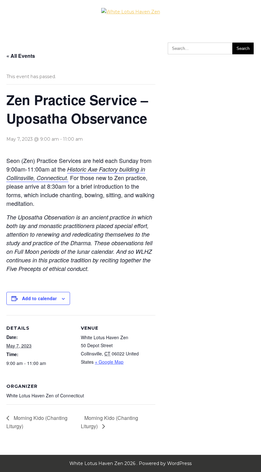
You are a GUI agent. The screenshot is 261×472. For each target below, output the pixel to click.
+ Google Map (109, 362)
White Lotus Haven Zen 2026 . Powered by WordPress (130, 463)
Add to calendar (39, 298)
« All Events (20, 55)
